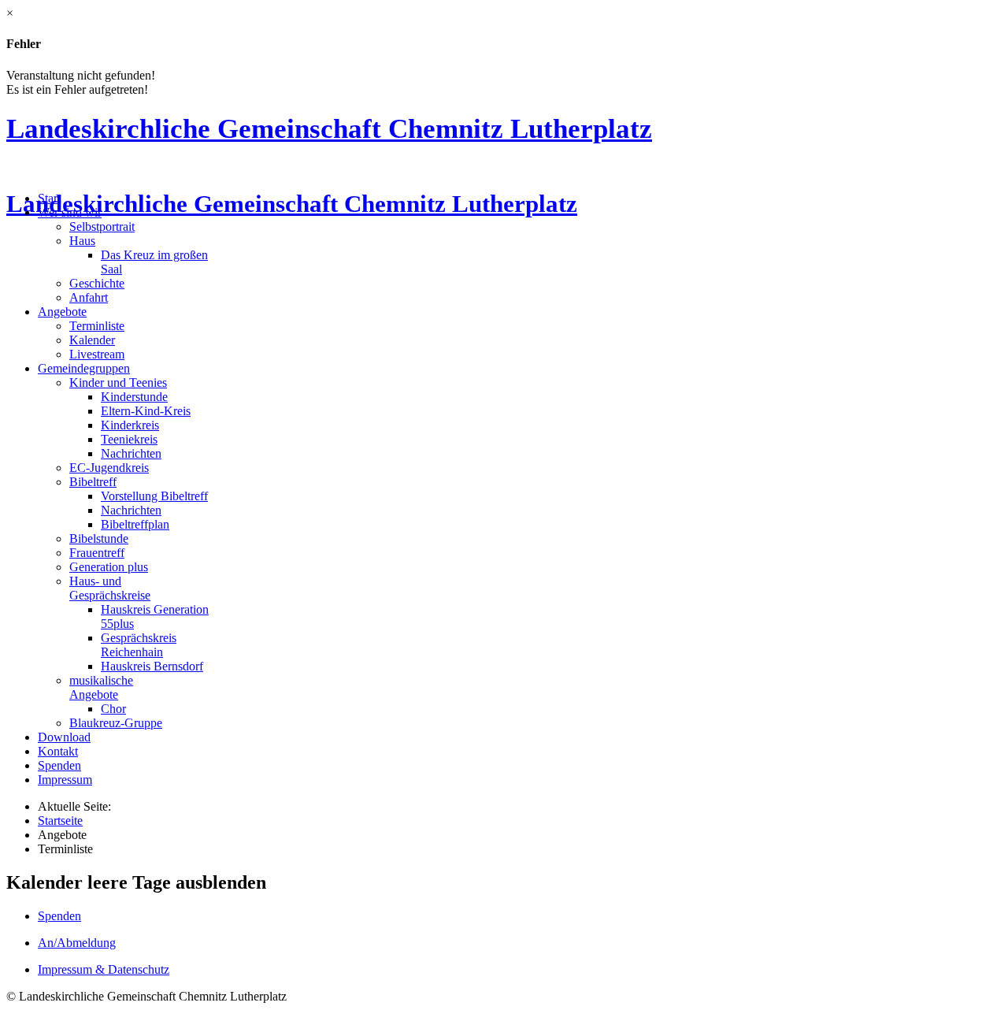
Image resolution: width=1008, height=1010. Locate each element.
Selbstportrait (102, 226)
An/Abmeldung (77, 942)
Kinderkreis (130, 425)
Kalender (92, 340)
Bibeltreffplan (135, 524)
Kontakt (58, 751)
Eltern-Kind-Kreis (146, 411)
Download (64, 737)
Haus (82, 240)
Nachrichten (131, 453)
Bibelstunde (98, 538)
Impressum (65, 779)
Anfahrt (88, 297)
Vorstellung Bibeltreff (154, 496)
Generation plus (108, 567)
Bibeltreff (93, 481)
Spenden (59, 765)
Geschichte (96, 283)
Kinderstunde (134, 396)
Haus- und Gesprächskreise (109, 588)
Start (49, 198)
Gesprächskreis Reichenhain (138, 645)
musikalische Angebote (101, 687)
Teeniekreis (129, 439)
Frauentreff (96, 552)
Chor (113, 708)
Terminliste (96, 325)
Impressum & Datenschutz (103, 969)
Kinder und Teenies (118, 382)
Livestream (96, 354)
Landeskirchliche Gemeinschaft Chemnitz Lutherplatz (329, 128)
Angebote (62, 311)
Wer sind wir (70, 212)
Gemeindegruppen (84, 368)
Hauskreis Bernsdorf (152, 666)
